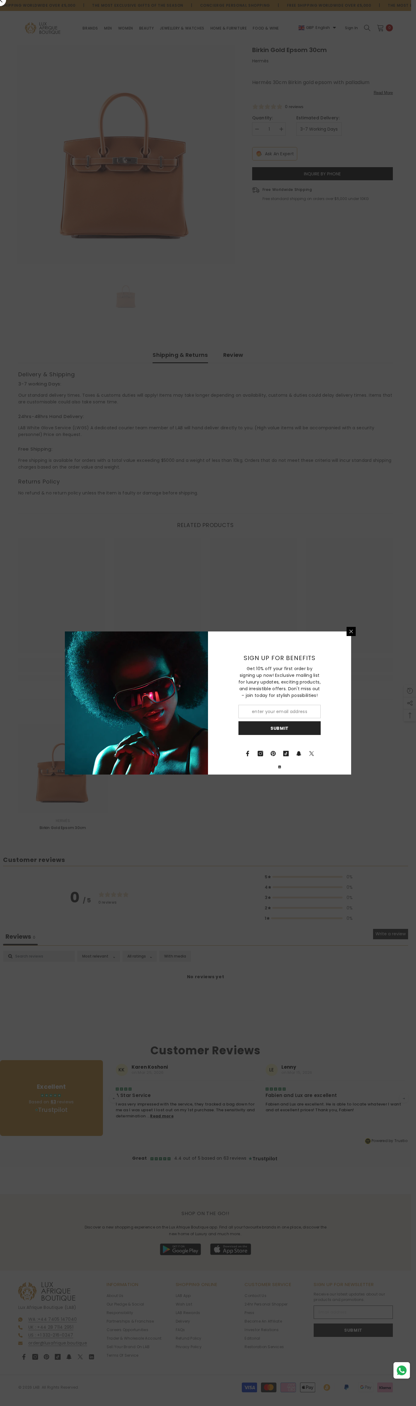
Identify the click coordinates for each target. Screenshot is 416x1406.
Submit (279, 728)
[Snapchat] (298, 753)
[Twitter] (311, 753)
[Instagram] (260, 753)
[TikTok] (286, 753)
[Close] (351, 631)
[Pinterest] (273, 753)
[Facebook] (247, 753)
